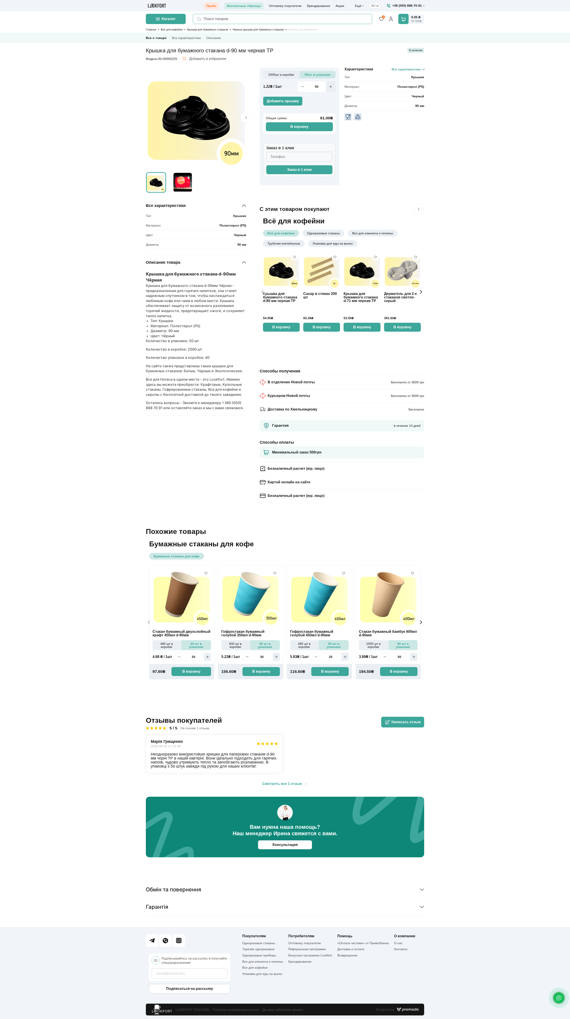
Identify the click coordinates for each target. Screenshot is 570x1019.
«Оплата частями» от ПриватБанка (363, 943)
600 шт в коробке (235, 645)
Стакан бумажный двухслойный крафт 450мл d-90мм (181, 633)
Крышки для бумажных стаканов (207, 29)
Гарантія (157, 907)
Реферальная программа (307, 949)
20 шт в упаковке (196, 645)
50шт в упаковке (317, 74)
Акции (340, 5)
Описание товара (163, 262)
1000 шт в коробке (373, 645)
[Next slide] (246, 117)
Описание (213, 37)
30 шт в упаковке (265, 645)
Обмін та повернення (173, 889)
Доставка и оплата (350, 949)
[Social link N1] (152, 940)
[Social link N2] (165, 940)
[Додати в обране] (294, 257)
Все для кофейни (255, 967)
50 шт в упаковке (403, 645)
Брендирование (318, 5)
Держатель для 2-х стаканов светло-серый (400, 297)
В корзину (299, 127)
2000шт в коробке (281, 74)
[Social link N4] (179, 940)
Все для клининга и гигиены (372, 233)
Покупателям (254, 936)
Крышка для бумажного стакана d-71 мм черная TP (361, 297)
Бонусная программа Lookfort (310, 955)
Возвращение (347, 955)
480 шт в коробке (166, 645)
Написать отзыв (406, 722)
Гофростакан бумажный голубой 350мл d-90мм (243, 633)
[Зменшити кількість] (302, 86)
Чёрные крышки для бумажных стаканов (258, 29)
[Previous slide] (263, 292)
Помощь (344, 936)
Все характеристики (186, 37)
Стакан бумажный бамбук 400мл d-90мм (388, 633)
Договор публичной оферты (283, 1009)
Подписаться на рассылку (189, 988)
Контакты (400, 949)
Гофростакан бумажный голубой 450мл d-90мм (311, 633)
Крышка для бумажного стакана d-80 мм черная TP (280, 297)
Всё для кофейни (172, 29)
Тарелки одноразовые (258, 949)
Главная (151, 29)
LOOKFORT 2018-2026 (192, 1009)
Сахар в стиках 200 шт (320, 295)
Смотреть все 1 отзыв (282, 784)
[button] (156, 182)
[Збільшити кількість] (331, 86)
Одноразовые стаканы (323, 233)
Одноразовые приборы (259, 955)
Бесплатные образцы (244, 6)
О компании (404, 936)
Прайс (211, 6)
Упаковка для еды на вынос (333, 243)
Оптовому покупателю (285, 5)
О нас (398, 943)
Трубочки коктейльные (283, 243)
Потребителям (301, 936)
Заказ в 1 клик (299, 170)
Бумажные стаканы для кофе (177, 556)
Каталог (169, 19)
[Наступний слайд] (418, 209)
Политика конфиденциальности (236, 1009)
